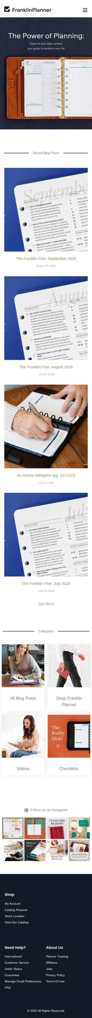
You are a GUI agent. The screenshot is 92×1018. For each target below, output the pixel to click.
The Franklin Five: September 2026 (46, 258)
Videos (23, 768)
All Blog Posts (23, 698)
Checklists (68, 768)
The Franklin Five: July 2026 (46, 583)
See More (46, 604)
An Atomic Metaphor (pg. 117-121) (46, 475)
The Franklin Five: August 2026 (46, 367)
